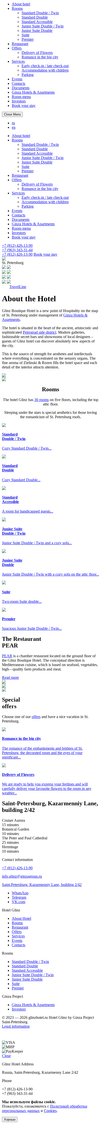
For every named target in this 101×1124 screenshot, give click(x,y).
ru (13, 123)
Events (17, 79)
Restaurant (20, 44)
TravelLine (17, 287)
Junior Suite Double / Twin (42, 26)
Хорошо (9, 1119)
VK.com (18, 902)
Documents (20, 88)
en (13, 127)
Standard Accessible (37, 22)
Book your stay (24, 105)
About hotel (21, 4)
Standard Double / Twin (40, 13)
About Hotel (21, 918)
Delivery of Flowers (37, 53)
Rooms (17, 8)
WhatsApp (20, 893)
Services (18, 61)
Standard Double (35, 17)
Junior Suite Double (37, 30)
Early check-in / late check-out (45, 66)
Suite (25, 35)
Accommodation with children (45, 70)
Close (6, 1056)
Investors (19, 101)
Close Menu (12, 114)
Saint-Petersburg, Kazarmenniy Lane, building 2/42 (42, 885)
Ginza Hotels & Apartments (33, 92)
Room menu (21, 97)
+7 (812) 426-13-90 (17, 868)
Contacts (18, 83)
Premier (28, 39)
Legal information (16, 1026)
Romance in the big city (40, 57)
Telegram (19, 897)
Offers (17, 48)
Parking (28, 75)
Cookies (50, 1111)
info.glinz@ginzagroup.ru (22, 876)
